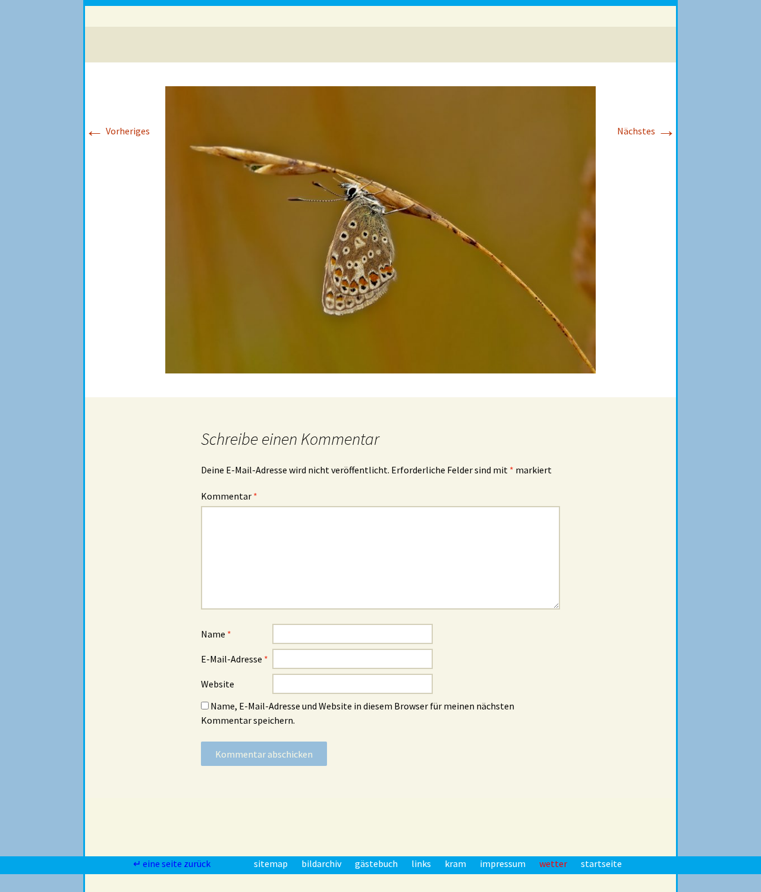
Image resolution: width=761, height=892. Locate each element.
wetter (554, 863)
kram (456, 863)
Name (216, 634)
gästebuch (377, 863)
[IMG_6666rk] (380, 228)
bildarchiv (322, 863)
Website (217, 684)
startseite (601, 863)
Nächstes (646, 131)
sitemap (272, 863)
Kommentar (229, 496)
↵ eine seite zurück (172, 863)
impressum (503, 863)
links (422, 863)
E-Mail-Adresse (234, 659)
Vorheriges (117, 131)
